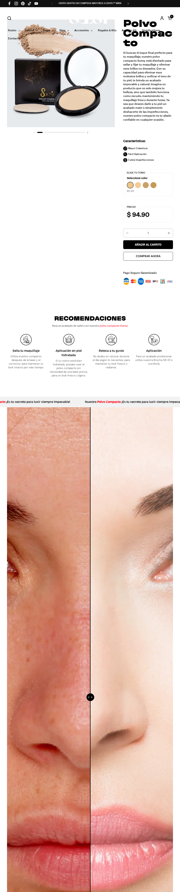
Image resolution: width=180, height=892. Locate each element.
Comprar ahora (148, 256)
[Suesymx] (90, 18)
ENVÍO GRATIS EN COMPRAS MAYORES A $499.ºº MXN (90, 3)
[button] (9, 18)
